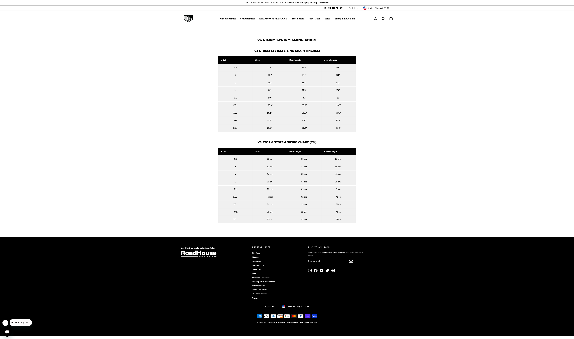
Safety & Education (345, 18)
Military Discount (258, 286)
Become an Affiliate (259, 290)
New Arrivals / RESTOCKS (273, 18)
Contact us (256, 269)
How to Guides (258, 265)
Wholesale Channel (259, 294)
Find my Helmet (227, 18)
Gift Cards (256, 253)
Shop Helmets (247, 18)
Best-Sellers (297, 18)
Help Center (256, 261)
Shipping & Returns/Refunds (263, 282)
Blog (254, 273)
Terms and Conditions (261, 277)
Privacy (255, 298)
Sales (327, 18)
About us (255, 257)
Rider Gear (314, 18)
